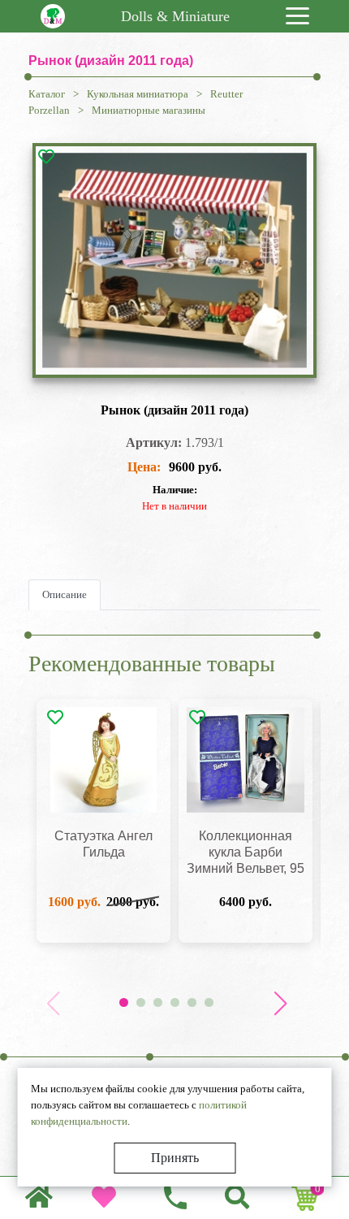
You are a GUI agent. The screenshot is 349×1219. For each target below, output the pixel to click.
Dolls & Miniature (175, 16)
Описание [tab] (64, 594)
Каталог (46, 94)
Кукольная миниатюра (137, 94)
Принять (175, 1158)
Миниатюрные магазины (148, 110)
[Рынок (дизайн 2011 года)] (174, 260)
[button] (280, 1003)
